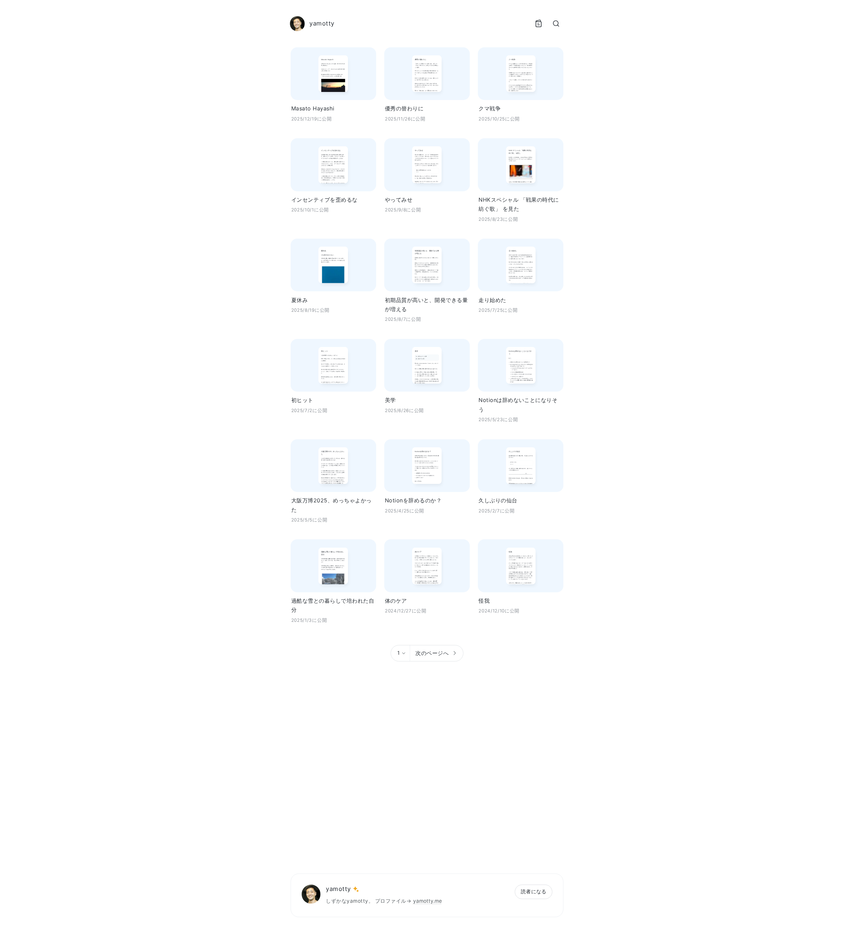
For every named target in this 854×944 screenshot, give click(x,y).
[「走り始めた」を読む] (520, 265)
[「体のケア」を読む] (427, 565)
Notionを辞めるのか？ (413, 500)
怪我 (484, 600)
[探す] (556, 23)
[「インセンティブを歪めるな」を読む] (333, 164)
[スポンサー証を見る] (356, 889)
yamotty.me (427, 901)
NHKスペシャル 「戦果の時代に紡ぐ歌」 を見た (519, 204)
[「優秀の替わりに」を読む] (427, 73)
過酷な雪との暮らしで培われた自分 (332, 605)
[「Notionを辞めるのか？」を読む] (427, 465)
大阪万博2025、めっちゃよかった (331, 505)
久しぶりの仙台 (498, 500)
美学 (390, 400)
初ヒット (302, 400)
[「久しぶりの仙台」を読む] (520, 465)
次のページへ (432, 653)
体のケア (396, 600)
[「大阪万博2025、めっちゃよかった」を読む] (333, 465)
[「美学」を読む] (427, 365)
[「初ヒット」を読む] (333, 365)
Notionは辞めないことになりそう (518, 404)
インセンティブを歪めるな (324, 199)
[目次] (538, 23)
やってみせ (398, 199)
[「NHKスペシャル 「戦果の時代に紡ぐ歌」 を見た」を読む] (520, 164)
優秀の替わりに (404, 108)
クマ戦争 (490, 108)
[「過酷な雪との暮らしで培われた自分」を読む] (333, 565)
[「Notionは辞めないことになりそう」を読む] (520, 365)
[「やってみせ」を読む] (427, 164)
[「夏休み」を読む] (333, 265)
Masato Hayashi (313, 108)
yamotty (338, 888)
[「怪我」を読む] (520, 565)
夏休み (299, 300)
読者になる (534, 891)
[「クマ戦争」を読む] (520, 73)
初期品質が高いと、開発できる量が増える (426, 304)
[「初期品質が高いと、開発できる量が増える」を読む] (427, 265)
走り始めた (492, 300)
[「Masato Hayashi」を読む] (333, 73)
